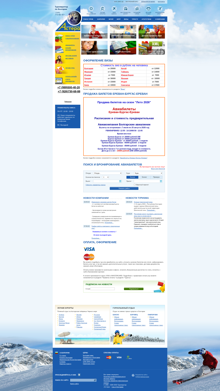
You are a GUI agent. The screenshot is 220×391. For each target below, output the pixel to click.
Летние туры (70, 68)
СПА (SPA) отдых (89, 362)
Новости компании (96, 198)
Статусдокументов (69, 80)
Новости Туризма (137, 198)
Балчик (61, 317)
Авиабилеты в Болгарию (91, 357)
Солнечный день (100, 329)
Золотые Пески (64, 323)
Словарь (63, 362)
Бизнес (144, 177)
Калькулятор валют (148, 1)
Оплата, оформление (100, 242)
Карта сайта (74, 384)
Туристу (135, 19)
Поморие (79, 319)
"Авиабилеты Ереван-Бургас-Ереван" (133, 158)
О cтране (63, 355)
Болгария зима (88, 355)
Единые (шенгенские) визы (143, 202)
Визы (126, 19)
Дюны (61, 319)
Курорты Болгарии (66, 358)
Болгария (101, 19)
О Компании (160, 19)
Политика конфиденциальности (114, 376)
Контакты (161, 1)
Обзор (78, 317)
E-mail (88, 289)
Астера (67, 18)
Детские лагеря (71, 55)
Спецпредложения (72, 38)
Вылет (88, 181)
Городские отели (89, 364)
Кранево (62, 325)
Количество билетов (93, 177)
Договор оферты (109, 379)
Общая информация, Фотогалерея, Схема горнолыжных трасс (121, 321)
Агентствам (146, 19)
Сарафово (97, 317)
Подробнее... (109, 222)
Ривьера (79, 327)
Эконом (132, 177)
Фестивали (69, 58)
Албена (61, 315)
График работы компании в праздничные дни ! (106, 227)
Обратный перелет (142, 185)
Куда (128, 173)
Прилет (128, 181)
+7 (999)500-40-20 (68, 87)
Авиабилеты (70, 45)
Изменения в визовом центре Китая (104, 202)
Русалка (97, 315)
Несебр (78, 315)
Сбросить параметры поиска (95, 185)
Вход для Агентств (158, 169)
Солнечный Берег (100, 327)
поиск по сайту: (62, 380)
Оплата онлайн (71, 76)
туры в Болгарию (117, 387)
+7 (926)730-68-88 (69, 91)
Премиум (156, 177)
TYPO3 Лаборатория (142, 377)
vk (79, 375)
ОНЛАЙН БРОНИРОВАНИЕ (70, 49)
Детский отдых (88, 359)
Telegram (68, 102)
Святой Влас (98, 319)
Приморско (80, 321)
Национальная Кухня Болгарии (70, 360)
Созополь (97, 325)
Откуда (88, 173)
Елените (62, 321)
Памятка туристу (65, 364)
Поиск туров (88, 19)
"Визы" (122, 89)
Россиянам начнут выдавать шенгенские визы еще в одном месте (148, 215)
